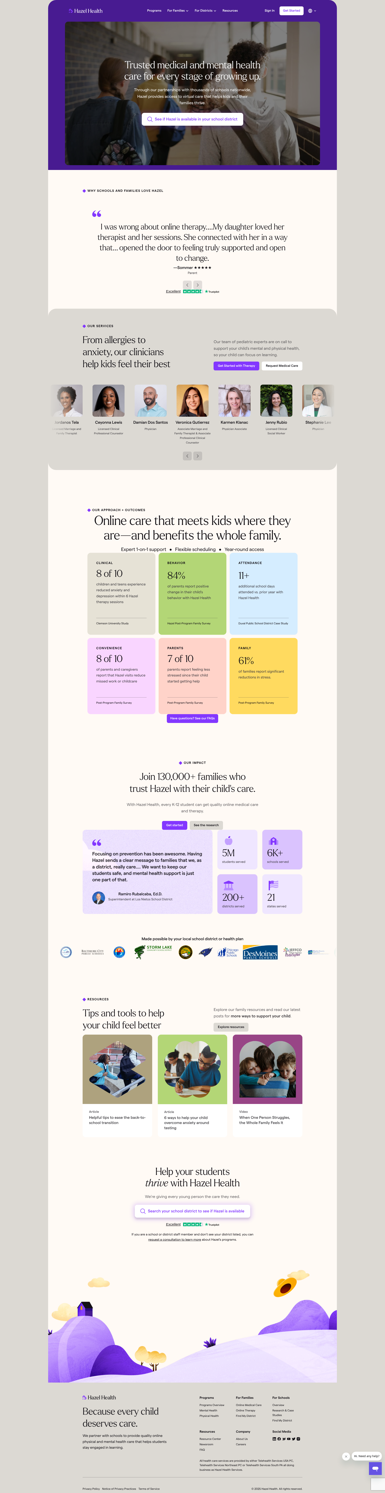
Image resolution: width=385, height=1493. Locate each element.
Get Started (291, 10)
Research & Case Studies (283, 1413)
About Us (242, 1439)
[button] (187, 285)
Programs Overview (212, 1405)
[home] (86, 10)
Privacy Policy (91, 1489)
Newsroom (206, 1444)
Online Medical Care (249, 1405)
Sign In (270, 10)
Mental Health (208, 1410)
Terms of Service (149, 1489)
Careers (241, 1444)
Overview (278, 1405)
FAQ (202, 1450)
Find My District (246, 1416)
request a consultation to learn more (174, 1239)
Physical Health (209, 1416)
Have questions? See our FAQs (192, 718)
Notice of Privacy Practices (119, 1489)
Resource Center (210, 1439)
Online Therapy (245, 1410)
